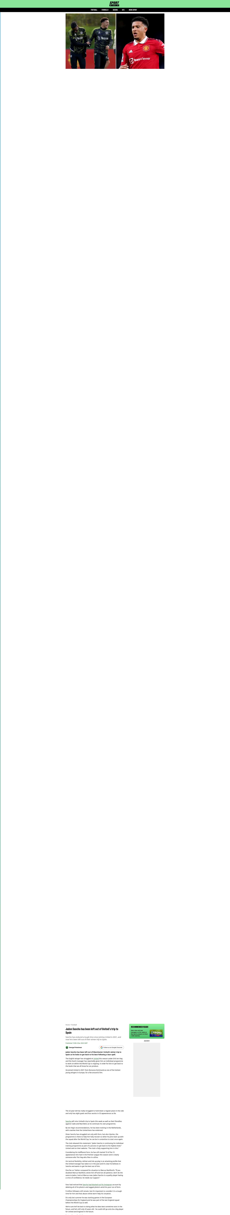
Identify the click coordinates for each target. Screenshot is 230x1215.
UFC (123, 10)
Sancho (69, 1121)
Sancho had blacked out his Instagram (97, 1185)
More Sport (133, 10)
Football (94, 10)
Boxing (115, 10)
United (96, 1058)
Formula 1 (105, 10)
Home (68, 1025)
